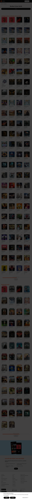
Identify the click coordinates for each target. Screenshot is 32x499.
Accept (13, 497)
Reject (6, 497)
